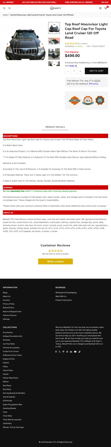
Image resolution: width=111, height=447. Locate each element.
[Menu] (4, 8)
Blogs (5, 292)
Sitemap (6, 319)
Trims (5, 412)
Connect (6, 300)
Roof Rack (7, 385)
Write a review (55, 261)
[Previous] (7, 44)
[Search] (9, 8)
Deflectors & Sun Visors (12, 355)
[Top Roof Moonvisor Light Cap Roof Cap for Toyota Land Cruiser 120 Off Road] (54, 28)
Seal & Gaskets (9, 397)
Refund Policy (8, 307)
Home (5, 15)
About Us (6, 296)
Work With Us (61, 296)
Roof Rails (7, 389)
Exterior (6, 363)
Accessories (8, 332)
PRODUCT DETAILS (55, 127)
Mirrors (6, 382)
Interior (6, 374)
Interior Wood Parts (10, 378)
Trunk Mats (7, 416)
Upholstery (7, 423)
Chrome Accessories (11, 347)
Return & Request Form (12, 311)
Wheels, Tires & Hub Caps (13, 427)
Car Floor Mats (9, 344)
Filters (5, 366)
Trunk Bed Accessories (12, 419)
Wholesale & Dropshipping (66, 292)
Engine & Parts (9, 359)
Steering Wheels (9, 408)
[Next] (42, 44)
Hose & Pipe (8, 370)
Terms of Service (9, 315)
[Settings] (100, 8)
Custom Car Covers (11, 351)
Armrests (6, 340)
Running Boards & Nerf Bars (14, 393)
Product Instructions (64, 300)
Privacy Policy (9, 304)
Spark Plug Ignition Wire (12, 404)
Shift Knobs (7, 400)
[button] (105, 8)
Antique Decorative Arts (12, 336)
